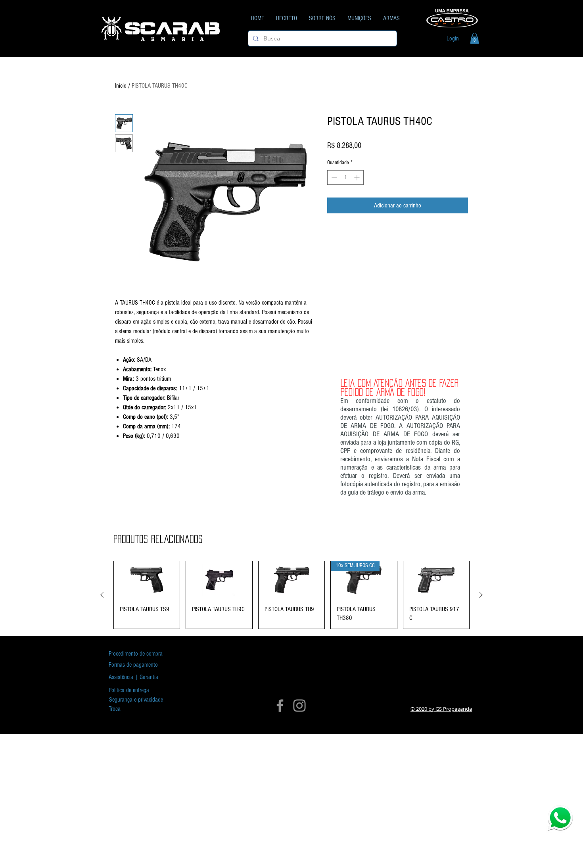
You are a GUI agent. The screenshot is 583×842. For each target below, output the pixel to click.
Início (121, 85)
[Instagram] (299, 705)
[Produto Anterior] (102, 595)
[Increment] (357, 177)
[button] (474, 38)
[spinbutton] (345, 177)
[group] (291, 594)
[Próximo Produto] (481, 595)
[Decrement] (333, 177)
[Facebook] (280, 705)
